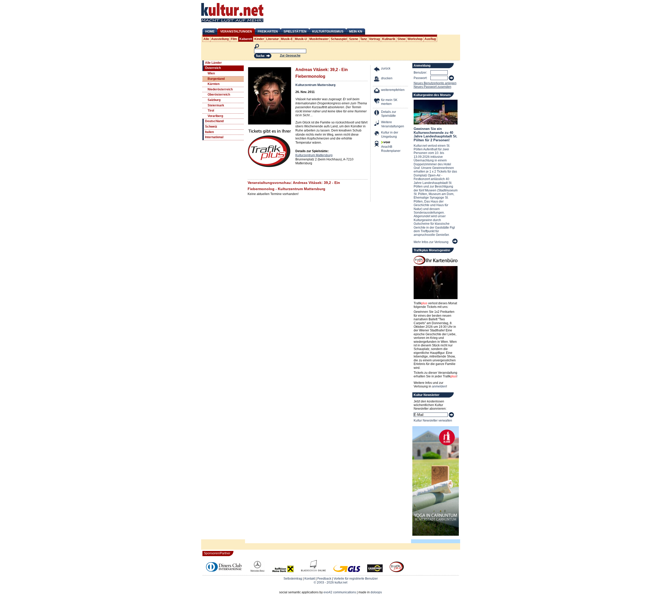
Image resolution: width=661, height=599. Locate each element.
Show (401, 39)
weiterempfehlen (393, 90)
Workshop (414, 39)
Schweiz (211, 126)
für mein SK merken (389, 102)
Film (234, 39)
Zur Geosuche (290, 55)
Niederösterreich (220, 89)
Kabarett (245, 39)
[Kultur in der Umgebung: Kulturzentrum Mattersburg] (377, 133)
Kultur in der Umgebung (389, 134)
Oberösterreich (219, 94)
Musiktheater (319, 39)
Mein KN (355, 31)
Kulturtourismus (327, 31)
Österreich (213, 68)
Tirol (211, 110)
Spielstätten (295, 31)
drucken (386, 78)
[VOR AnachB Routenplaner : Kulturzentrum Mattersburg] (377, 144)
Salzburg (214, 100)
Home (210, 31)
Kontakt (309, 578)
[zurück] (377, 69)
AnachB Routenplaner (385, 149)
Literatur (272, 39)
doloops (376, 592)
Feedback (324, 578)
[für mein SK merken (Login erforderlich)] (377, 101)
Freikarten (268, 31)
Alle (206, 39)
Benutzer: (420, 72)
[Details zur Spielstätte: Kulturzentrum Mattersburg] (377, 113)
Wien (211, 73)
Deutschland (214, 121)
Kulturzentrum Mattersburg (315, 85)
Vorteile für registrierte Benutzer (356, 578)
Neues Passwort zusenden (432, 87)
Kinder (259, 39)
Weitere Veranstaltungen (392, 124)
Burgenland (216, 79)
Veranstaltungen (236, 31)
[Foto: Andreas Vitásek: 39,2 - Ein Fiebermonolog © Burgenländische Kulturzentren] (270, 124)
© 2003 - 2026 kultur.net (330, 582)
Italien (209, 132)
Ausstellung (220, 39)
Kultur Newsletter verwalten (433, 420)
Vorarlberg (215, 116)
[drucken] (377, 79)
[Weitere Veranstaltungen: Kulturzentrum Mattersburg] (377, 123)
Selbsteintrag (293, 578)
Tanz (363, 39)
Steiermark (216, 105)
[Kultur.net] (232, 23)
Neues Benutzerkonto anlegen (435, 83)
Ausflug (430, 39)
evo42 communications (340, 592)
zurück (385, 68)
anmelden (439, 386)
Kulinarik (388, 39)
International (214, 137)
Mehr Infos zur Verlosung (431, 242)
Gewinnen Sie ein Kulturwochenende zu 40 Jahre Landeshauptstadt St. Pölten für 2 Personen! (435, 134)
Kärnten (213, 84)
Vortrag (374, 39)
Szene (353, 39)
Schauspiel (339, 39)
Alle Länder (213, 63)
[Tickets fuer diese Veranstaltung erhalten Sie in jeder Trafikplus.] (270, 166)
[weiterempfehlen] (377, 91)
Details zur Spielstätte (388, 114)
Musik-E (287, 39)
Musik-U (301, 39)
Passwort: (420, 78)
